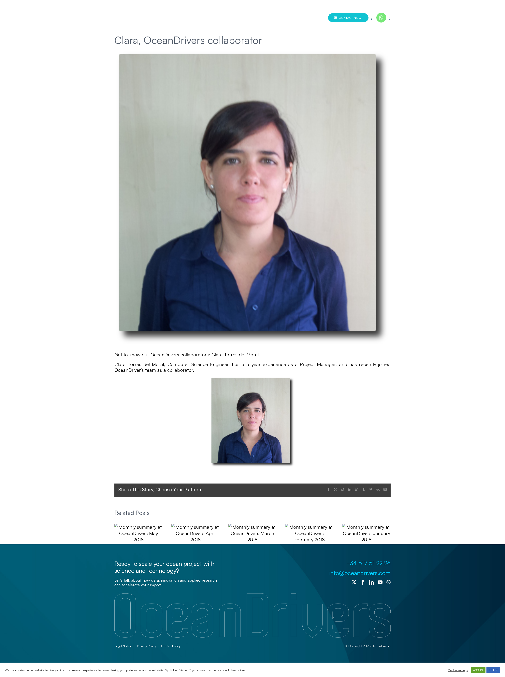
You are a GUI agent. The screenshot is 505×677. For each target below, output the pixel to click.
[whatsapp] (381, 18)
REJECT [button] (493, 670)
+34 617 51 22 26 (368, 563)
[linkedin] (371, 582)
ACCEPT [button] (478, 670)
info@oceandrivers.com (360, 573)
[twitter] (354, 582)
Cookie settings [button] (458, 670)
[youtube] (380, 582)
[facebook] (362, 582)
